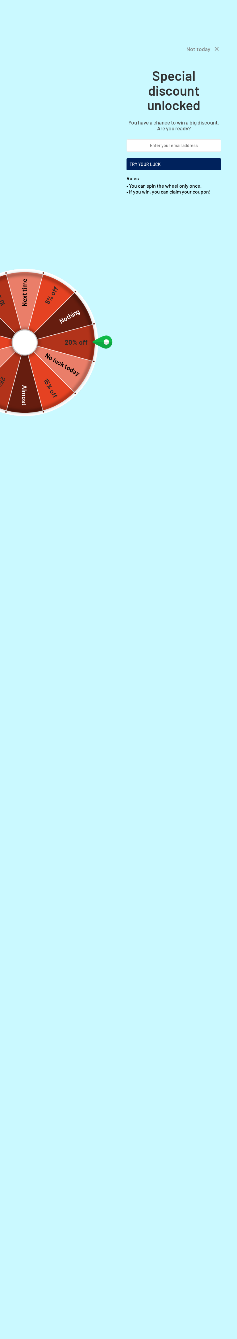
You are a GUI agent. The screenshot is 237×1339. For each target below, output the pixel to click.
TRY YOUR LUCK (145, 164)
